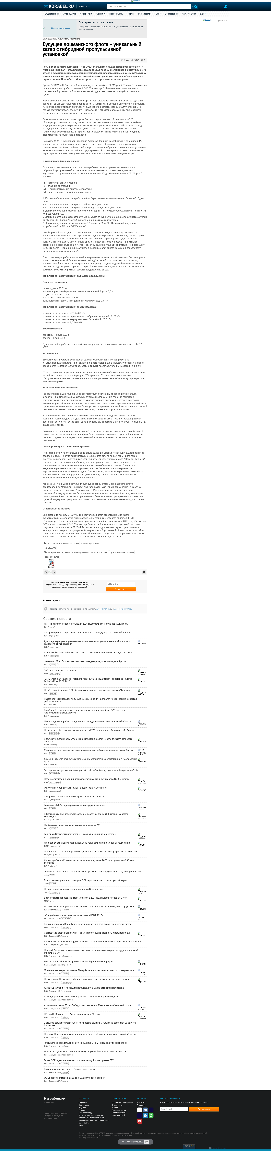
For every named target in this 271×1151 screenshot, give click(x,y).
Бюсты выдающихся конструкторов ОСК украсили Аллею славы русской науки (85, 880)
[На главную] (59, 6)
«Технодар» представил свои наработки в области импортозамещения (81, 996)
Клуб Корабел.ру (85, 1113)
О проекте (83, 1103)
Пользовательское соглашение (91, 1115)
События (100, 14)
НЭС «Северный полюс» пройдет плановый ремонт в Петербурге (78, 961)
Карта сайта (83, 1123)
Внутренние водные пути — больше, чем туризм (69, 1069)
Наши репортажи (119, 1113)
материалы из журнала (69, 39)
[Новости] (51, 563)
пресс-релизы (55, 647)
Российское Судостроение (122, 1103)
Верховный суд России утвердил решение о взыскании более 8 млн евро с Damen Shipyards (92, 941)
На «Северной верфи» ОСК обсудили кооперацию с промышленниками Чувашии (87, 690)
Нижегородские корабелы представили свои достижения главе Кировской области (87, 721)
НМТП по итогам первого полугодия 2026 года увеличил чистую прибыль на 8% (86, 624)
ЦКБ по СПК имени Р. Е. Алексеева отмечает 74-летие (72, 1014)
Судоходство (69, 14)
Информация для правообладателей (94, 1120)
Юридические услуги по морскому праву (53, 1117)
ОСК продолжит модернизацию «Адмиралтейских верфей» (75, 1078)
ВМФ (158, 14)
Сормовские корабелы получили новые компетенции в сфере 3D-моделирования (87, 933)
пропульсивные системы (122, 552)
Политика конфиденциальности (91, 1118)
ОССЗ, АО (74, 543)
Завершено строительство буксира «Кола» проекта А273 (74, 796)
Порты (131, 14)
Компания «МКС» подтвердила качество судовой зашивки (74, 805)
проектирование (80, 552)
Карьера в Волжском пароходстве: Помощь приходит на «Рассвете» (80, 834)
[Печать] (144, 572)
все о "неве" (66, 919)
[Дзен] (140, 1109)
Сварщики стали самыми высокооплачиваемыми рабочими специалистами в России (89, 750)
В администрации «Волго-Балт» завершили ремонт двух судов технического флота (88, 924)
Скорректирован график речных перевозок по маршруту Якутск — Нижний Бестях (87, 632)
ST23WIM (52, 548)
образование (67, 956)
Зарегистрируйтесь (123, 609)
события (53, 693)
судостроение (54, 734)
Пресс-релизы (116, 14)
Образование (171, 14)
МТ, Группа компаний (58, 543)
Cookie (140, 1142)
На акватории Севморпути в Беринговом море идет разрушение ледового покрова (87, 979)
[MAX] (140, 1115)
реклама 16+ (264, 2)
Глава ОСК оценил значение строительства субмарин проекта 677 (79, 1060)
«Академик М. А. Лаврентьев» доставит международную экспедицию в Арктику (85, 661)
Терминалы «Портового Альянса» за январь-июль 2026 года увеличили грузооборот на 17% (92, 871)
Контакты (141, 1103)
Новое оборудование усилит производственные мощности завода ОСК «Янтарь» (87, 779)
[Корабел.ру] (54, 1098)
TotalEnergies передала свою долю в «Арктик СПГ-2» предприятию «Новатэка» (85, 1043)
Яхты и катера (189, 14)
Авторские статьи (119, 1110)
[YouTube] (140, 1121)
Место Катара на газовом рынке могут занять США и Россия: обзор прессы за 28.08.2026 (90, 851)
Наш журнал (84, 1105)
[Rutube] (151, 1109)
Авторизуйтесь (103, 609)
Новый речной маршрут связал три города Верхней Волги (74, 889)
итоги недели (54, 685)
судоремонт (66, 927)
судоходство (54, 636)
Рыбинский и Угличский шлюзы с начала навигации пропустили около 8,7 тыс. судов (88, 652)
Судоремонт (86, 14)
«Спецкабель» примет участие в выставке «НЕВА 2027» (73, 915)
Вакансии (141, 1105)
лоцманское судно (99, 552)
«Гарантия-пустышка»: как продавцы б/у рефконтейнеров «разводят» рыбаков (85, 1051)
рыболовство (54, 774)
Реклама (82, 1110)
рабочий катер (52, 557)
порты (52, 627)
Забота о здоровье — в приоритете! (62, 670)
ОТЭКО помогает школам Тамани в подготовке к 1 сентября (75, 788)
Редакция (82, 1108)
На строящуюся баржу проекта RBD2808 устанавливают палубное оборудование (87, 843)
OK (146, 1142)
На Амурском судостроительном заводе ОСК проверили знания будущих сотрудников (89, 906)
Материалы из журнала (96, 22)
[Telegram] (145, 1115)
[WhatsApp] (151, 1115)
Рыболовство (144, 14)
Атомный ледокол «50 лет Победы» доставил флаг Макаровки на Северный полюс (87, 1005)
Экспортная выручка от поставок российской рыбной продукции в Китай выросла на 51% (91, 770)
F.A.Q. (81, 1125)
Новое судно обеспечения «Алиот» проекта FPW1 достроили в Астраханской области (89, 730)
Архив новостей (118, 1115)
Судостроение (52, 14)
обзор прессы (55, 855)
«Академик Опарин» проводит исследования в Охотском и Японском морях (84, 988)
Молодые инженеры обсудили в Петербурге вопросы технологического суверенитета (89, 970)
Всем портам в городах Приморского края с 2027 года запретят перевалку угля (85, 898)
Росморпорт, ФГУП (90, 543)
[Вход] (225, 6)
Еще (202, 14)
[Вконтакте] (145, 1109)
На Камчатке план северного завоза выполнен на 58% (72, 825)
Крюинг (115, 1108)
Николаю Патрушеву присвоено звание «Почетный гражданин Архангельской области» (90, 1034)
